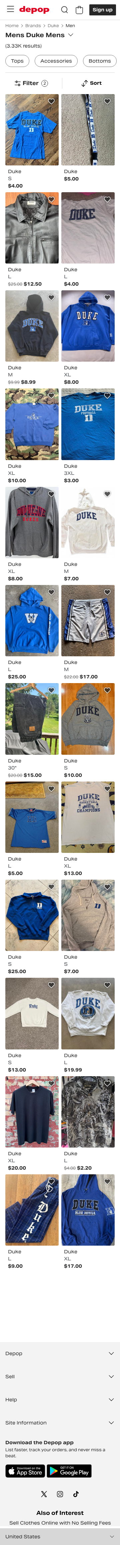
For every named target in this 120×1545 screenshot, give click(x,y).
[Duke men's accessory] (88, 129)
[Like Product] (51, 101)
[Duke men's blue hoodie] (88, 326)
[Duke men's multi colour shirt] (88, 1112)
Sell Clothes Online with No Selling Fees (60, 1523)
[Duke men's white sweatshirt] (32, 1013)
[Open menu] (10, 9)
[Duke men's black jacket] (32, 228)
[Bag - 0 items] (79, 10)
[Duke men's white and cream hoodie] (88, 522)
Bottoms (100, 61)
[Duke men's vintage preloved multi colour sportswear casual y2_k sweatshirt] (88, 1013)
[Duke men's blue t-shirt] (88, 424)
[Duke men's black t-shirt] (32, 1112)
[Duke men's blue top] (32, 817)
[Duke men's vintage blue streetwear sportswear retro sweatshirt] (32, 424)
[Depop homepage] (34, 10)
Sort (96, 83)
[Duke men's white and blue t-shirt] (88, 228)
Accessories (56, 61)
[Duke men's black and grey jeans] (32, 718)
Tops (17, 61)
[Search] (64, 10)
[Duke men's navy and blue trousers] (32, 1210)
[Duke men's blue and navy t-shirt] (32, 129)
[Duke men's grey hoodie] (32, 522)
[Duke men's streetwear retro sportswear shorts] (88, 620)
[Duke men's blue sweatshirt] (32, 915)
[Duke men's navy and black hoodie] (32, 326)
